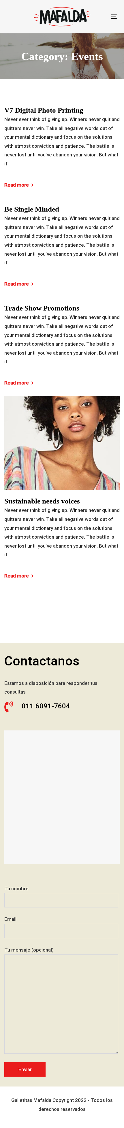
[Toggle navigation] (114, 17)
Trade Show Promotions (41, 308)
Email (10, 919)
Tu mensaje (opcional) (29, 950)
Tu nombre (16, 888)
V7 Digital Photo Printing (43, 110)
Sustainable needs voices (42, 501)
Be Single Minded (31, 209)
